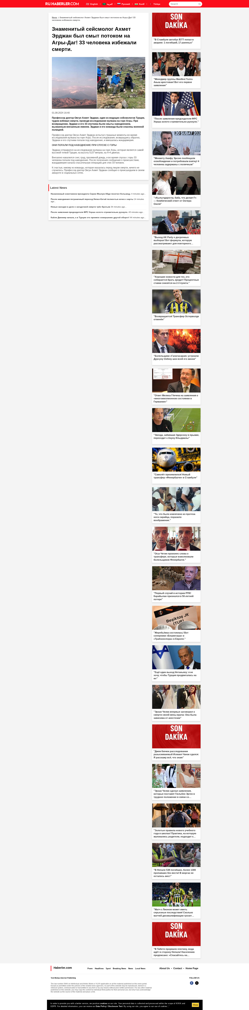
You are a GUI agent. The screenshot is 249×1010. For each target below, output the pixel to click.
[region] (125, 1005)
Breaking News (119, 968)
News (130, 968)
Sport (108, 968)
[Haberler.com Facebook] (191, 984)
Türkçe (156, 4)
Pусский (125, 4)
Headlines (99, 968)
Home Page (192, 968)
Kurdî (141, 4)
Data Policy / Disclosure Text (109, 1006)
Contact (177, 968)
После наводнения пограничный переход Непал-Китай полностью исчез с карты (97, 200)
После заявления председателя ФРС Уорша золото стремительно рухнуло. (97, 212)
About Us (164, 968)
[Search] (199, 4)
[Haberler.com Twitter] (197, 984)
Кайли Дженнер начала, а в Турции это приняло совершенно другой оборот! (98, 217)
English (94, 4)
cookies (103, 1003)
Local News (140, 968)
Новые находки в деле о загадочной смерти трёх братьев (89, 207)
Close (195, 1005)
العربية (109, 4)
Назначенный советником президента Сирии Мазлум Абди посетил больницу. (98, 194)
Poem (90, 968)
